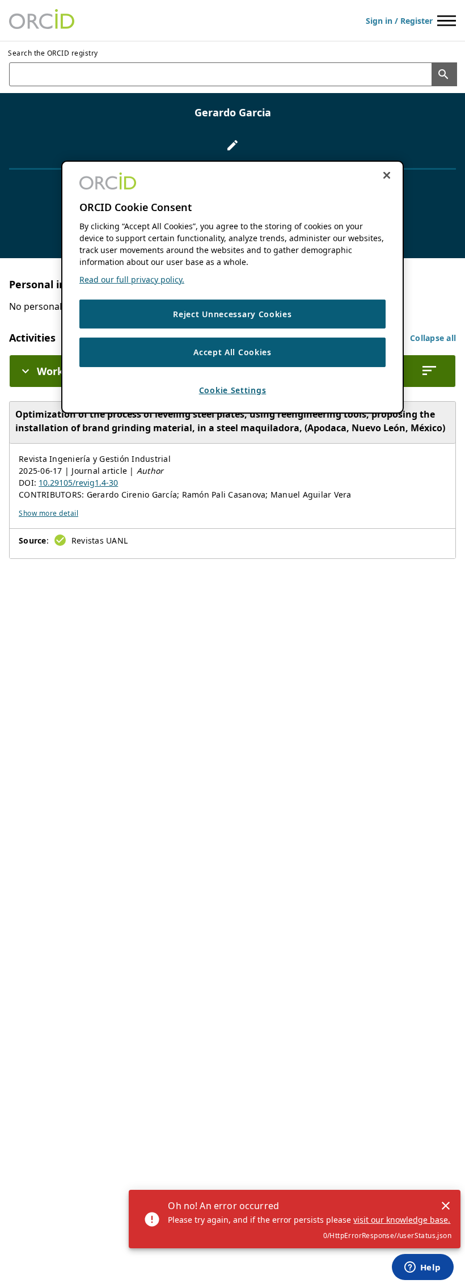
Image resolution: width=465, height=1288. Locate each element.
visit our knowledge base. (401, 1219)
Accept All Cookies (232, 352)
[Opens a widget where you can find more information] (422, 1268)
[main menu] (446, 20)
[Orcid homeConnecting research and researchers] (41, 20)
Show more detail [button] (48, 513)
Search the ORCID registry (53, 53)
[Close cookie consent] (386, 174)
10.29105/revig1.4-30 (78, 482)
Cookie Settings (233, 390)
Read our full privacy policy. (131, 279)
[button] (433, 337)
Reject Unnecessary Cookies (232, 314)
